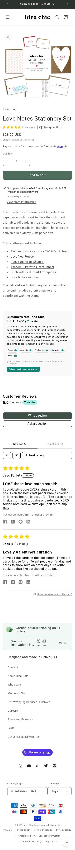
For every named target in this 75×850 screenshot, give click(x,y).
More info (63, 643)
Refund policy (23, 830)
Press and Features (20, 719)
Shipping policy (26, 836)
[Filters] (16, 455)
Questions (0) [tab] (55, 443)
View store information (21, 201)
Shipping (7, 140)
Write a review (37, 415)
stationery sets (49, 222)
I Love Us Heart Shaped (27, 262)
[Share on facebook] (5, 522)
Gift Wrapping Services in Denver (29, 702)
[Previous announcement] (7, 4)
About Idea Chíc (18, 675)
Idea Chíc (28, 825)
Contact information (49, 836)
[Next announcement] (68, 4)
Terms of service (43, 830)
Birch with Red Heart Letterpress (33, 272)
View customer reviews (23, 369)
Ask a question (38, 423)
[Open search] (7, 455)
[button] (7, 17)
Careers (13, 710)
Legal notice (51, 841)
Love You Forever (23, 256)
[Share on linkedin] (28, 522)
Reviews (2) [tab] (20, 443)
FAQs (11, 727)
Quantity (7, 153)
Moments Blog (17, 693)
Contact (13, 667)
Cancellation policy (31, 841)
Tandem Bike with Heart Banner (32, 267)
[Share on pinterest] (20, 522)
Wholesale (14, 684)
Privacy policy (63, 830)
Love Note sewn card (25, 277)
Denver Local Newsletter (23, 736)
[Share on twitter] (13, 522)
